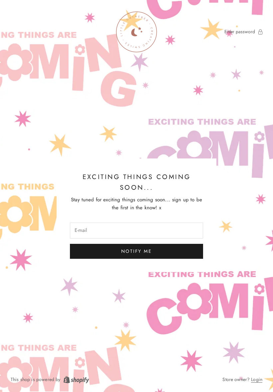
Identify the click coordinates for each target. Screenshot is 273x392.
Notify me (136, 251)
